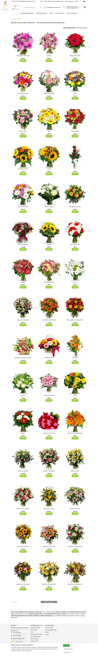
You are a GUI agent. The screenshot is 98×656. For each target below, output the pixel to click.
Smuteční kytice (59, 13)
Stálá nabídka (47, 1)
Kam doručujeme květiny (58, 1)
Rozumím (66, 645)
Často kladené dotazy (36, 636)
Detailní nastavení (68, 649)
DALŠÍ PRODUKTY (49, 602)
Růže (51, 13)
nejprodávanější (71, 27)
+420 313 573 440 (16, 1)
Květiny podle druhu (41, 13)
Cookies (47, 632)
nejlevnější (78, 27)
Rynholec (19, 19)
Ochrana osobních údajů (36, 634)
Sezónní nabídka (34, 641)
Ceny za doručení (69, 1)
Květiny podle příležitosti (27, 13)
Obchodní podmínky (35, 627)
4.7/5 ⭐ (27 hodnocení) (17, 641)
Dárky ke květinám (72, 13)
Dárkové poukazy (35, 638)
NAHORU (14, 602)
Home (12, 19)
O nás (41, 1)
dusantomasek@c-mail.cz (29, 1)
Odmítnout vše (67, 652)
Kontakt (76, 1)
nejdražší (84, 27)
